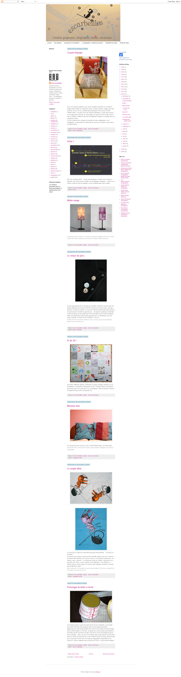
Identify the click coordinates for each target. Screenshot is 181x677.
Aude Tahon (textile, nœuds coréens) (125, 192)
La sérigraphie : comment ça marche (92, 43)
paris (52, 164)
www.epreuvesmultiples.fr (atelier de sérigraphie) (126, 169)
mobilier (53, 158)
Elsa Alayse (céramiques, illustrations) (124, 209)
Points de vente (124, 43)
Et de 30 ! (71, 340)
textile (80, 457)
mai (124, 136)
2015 (122, 82)
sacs (52, 173)
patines (53, 166)
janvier (125, 146)
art (51, 114)
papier (52, 162)
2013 (122, 86)
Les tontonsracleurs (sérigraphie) (125, 181)
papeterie (53, 160)
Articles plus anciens (108, 654)
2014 (122, 84)
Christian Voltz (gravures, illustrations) (125, 204)
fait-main (53, 147)
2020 (122, 69)
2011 (122, 91)
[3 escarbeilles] (121, 56)
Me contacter (57, 43)
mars (124, 141)
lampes (53, 154)
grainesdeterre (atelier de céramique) (125, 186)
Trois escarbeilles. (56, 83)
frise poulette (54, 149)
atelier (52, 116)
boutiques (53, 124)
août (124, 129)
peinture (53, 168)
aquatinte (53, 111)
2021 (122, 67)
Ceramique (54, 130)
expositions (54, 145)
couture (53, 139)
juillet (124, 131)
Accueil (91, 654)
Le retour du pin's (75, 255)
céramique (79, 329)
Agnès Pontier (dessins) (125, 196)
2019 (122, 72)
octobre (125, 124)
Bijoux (74, 329)
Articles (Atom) (79, 657)
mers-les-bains (55, 156)
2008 (122, 151)
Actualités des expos (111, 43)
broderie (53, 126)
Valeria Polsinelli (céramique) (125, 199)
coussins (53, 136)
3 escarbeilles (122, 52)
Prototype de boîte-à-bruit (80, 587)
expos (52, 143)
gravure (53, 151)
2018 (122, 74)
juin (124, 134)
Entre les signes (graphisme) (125, 160)
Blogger (98, 672)
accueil (49, 43)
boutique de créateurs (54, 121)
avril (124, 138)
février (125, 143)
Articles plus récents (73, 654)
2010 (122, 94)
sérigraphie (79, 130)
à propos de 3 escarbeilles (71, 43)
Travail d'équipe (74, 52)
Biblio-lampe (73, 200)
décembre (126, 96)
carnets (53, 128)
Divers (74, 130)
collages (53, 134)
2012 (122, 89)
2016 (122, 79)
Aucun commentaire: (93, 128)
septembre (126, 126)
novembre (126, 98)
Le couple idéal (74, 468)
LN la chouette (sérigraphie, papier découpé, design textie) (125, 176)
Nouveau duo (73, 405)
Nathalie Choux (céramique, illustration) (125, 214)
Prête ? (70, 141)
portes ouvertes (55, 171)
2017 (122, 77)
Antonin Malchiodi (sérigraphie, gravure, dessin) (126, 164)
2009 (122, 149)
